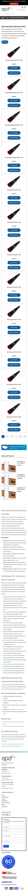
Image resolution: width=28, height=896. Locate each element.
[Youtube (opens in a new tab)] (7, 815)
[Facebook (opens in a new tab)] (3, 815)
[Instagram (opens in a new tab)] (9, 815)
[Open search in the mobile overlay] (14, 13)
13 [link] (20, 436)
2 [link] (7, 436)
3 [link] (11, 436)
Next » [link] (25, 436)
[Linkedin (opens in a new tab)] (5, 815)
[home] (9, 759)
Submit (6, 846)
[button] (25, 7)
